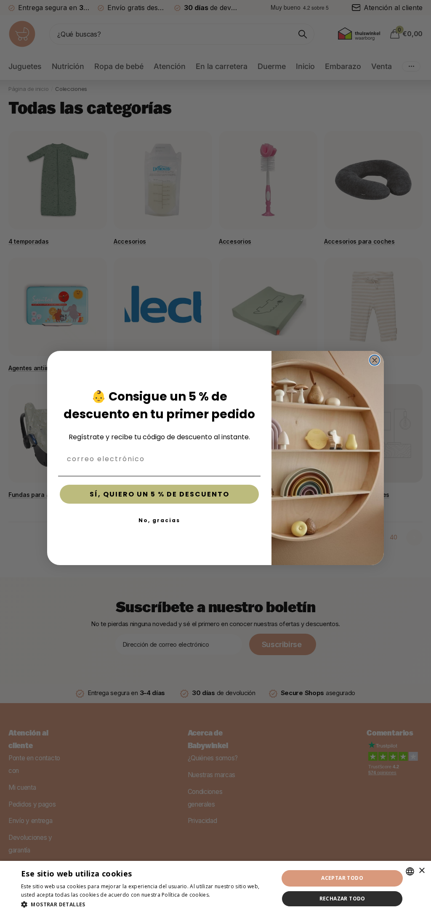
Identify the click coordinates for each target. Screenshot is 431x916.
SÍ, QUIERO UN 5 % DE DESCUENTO (159, 494)
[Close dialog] (375, 360)
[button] (146, 904)
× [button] (421, 871)
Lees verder (226, 894)
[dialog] (215, 888)
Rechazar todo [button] (342, 898)
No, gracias (159, 520)
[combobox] (410, 871)
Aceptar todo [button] (342, 877)
